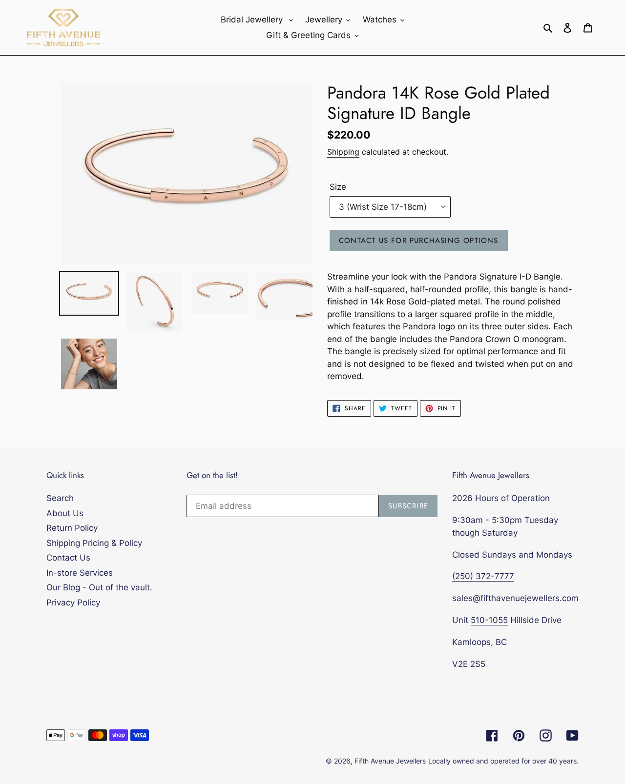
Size (338, 187)
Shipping (343, 152)
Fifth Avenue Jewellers (390, 761)
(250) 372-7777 (483, 576)
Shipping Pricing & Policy (94, 543)
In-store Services (79, 573)
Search (60, 498)
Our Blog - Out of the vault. (99, 587)
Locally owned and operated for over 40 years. (503, 761)
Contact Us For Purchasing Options (419, 240)
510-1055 (489, 620)
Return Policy (72, 528)
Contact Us (68, 558)
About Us (64, 513)
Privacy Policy (73, 602)
